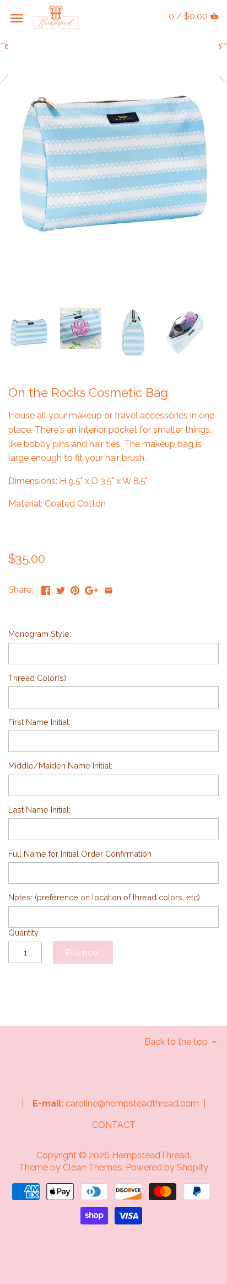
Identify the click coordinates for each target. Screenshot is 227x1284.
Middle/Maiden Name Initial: (60, 765)
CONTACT (114, 1125)
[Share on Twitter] (60, 588)
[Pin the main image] (75, 588)
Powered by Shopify (167, 1167)
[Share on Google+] (91, 588)
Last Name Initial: (39, 809)
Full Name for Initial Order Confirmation (80, 853)
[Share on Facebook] (45, 588)
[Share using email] (108, 588)
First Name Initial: (39, 722)
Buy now (83, 953)
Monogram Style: (39, 633)
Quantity (23, 932)
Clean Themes (92, 1167)
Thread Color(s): (38, 678)
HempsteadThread (151, 1155)
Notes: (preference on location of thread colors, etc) (104, 897)
